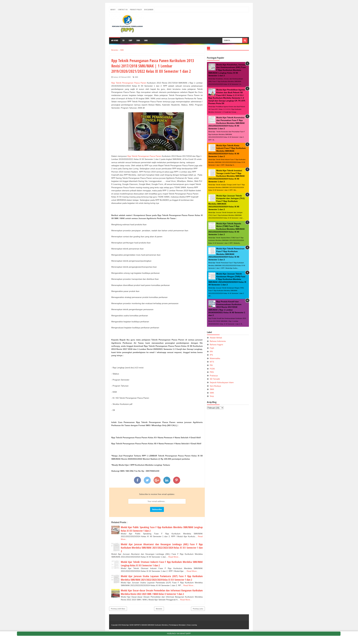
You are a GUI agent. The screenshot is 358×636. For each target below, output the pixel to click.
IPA (211, 351)
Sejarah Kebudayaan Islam (222, 382)
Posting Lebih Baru (118, 609)
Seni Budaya (215, 386)
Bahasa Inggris (216, 344)
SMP (130, 40)
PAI (211, 365)
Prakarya (214, 375)
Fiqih (212, 348)
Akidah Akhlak (216, 338)
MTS (212, 362)
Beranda (159, 609)
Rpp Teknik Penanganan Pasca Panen (128, 83)
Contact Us (123, 9)
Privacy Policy (136, 9)
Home (115, 40)
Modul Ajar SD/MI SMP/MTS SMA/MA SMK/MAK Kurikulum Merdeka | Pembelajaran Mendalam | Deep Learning (159, 625)
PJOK (212, 369)
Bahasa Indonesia (218, 341)
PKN (212, 372)
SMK (146, 40)
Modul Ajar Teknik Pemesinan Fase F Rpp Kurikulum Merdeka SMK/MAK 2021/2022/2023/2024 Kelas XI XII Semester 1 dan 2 (226, 254)
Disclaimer (148, 9)
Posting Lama (198, 609)
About (113, 9)
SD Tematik (215, 379)
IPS (211, 355)
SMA (138, 40)
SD (123, 40)
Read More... (174, 557)
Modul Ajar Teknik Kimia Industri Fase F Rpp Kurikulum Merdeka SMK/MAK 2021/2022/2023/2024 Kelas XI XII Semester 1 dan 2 (227, 150)
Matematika (215, 358)
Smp (212, 396)
